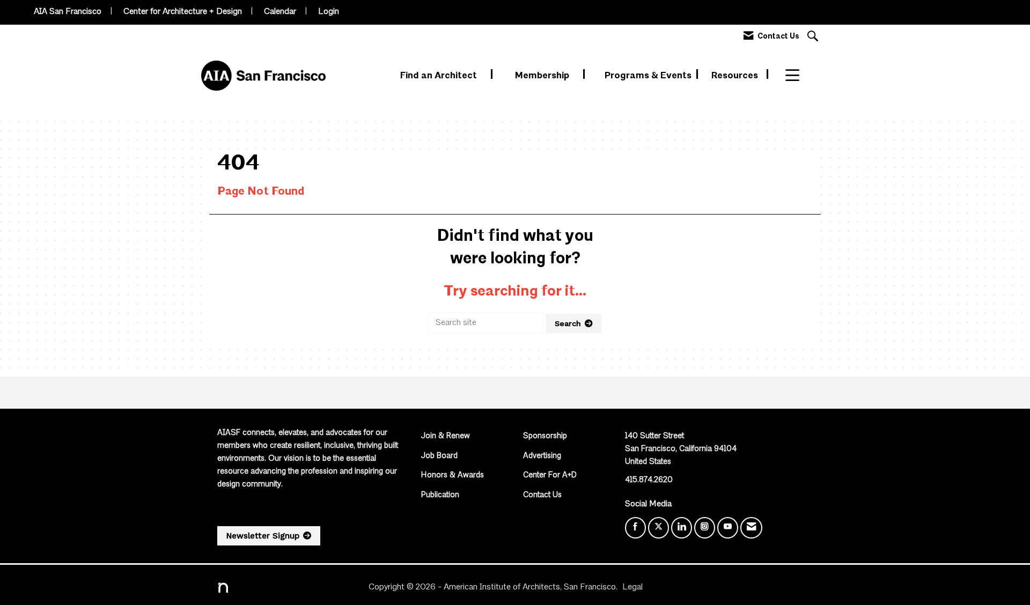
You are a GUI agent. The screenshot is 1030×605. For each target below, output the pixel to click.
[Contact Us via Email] (751, 527)
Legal (632, 587)
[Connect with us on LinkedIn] (681, 527)
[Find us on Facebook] (635, 527)
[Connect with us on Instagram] (704, 527)
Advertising (542, 456)
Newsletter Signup (262, 536)
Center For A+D (550, 475)
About (799, 75)
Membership (543, 75)
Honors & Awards (452, 475)
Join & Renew (445, 436)
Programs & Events (649, 75)
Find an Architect (439, 75)
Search (568, 323)
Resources (735, 75)
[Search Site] (814, 37)
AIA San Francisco (67, 12)
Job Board (439, 456)
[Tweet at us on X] (658, 527)
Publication (440, 495)
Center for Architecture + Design (182, 12)
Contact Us (542, 495)
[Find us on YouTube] (727, 527)
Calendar (280, 12)
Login (328, 12)
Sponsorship (545, 436)
